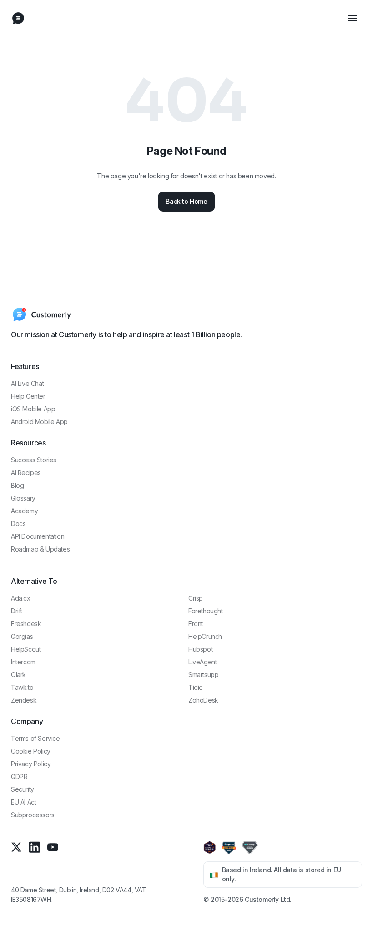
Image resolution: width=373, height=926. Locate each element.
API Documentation (37, 536)
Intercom (23, 662)
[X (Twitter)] (16, 847)
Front (195, 623)
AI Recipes (26, 472)
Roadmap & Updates (40, 549)
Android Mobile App (39, 421)
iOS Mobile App (33, 409)
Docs (18, 523)
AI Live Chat (27, 383)
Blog (17, 485)
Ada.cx (20, 598)
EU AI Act (23, 802)
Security (22, 789)
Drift (16, 611)
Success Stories (33, 460)
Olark (18, 674)
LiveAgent (202, 662)
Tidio (195, 687)
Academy (24, 511)
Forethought (205, 611)
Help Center (28, 396)
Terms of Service (35, 738)
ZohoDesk (203, 700)
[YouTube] (52, 847)
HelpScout (25, 649)
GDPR (19, 776)
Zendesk (23, 700)
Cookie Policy (30, 751)
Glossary (23, 498)
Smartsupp (203, 674)
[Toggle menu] (352, 18)
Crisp (195, 598)
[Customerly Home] (18, 18)
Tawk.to (22, 687)
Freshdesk (26, 623)
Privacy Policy (30, 764)
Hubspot (200, 649)
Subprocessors (33, 815)
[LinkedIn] (34, 847)
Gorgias (22, 636)
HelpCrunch (205, 636)
